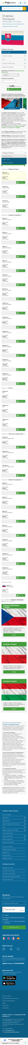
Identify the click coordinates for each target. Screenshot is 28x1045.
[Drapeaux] (13, 938)
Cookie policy (5, 1008)
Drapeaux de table (6, 858)
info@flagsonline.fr (9, 1030)
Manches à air (5, 852)
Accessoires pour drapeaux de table (11, 876)
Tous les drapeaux (6, 814)
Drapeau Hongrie (10, 681)
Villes (3, 827)
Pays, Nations (5, 817)
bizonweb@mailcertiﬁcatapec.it (11, 1032)
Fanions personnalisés (7, 846)
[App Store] (14, 983)
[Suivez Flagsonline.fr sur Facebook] (18, 948)
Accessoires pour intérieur (8, 870)
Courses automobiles (7, 833)
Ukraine (22, 126)
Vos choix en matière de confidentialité (15, 1040)
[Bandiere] (3, 938)
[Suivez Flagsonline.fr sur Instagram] (3, 948)
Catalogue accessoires (8, 864)
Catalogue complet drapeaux (10, 811)
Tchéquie (10, 127)
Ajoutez (21, 182)
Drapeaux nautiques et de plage (10, 830)
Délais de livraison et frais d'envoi (10, 998)
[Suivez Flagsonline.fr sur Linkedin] (11, 948)
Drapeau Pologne (10, 644)
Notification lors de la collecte (10, 1043)
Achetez (14, 635)
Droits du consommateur (8, 1000)
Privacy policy (5, 1005)
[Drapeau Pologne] (14, 654)
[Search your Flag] (24, 8)
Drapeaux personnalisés (8, 842)
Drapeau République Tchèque (11, 606)
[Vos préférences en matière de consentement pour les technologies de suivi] (25, 1042)
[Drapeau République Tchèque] (14, 617)
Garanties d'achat (6, 996)
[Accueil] (8, 2)
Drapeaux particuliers (7, 839)
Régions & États (6, 820)
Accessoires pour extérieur (8, 873)
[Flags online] (8, 938)
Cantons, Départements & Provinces (11, 824)
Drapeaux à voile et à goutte (9, 849)
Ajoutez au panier (14, 89)
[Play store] (14, 978)
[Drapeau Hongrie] (14, 691)
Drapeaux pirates (6, 855)
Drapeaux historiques (7, 836)
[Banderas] (18, 938)
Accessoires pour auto (7, 879)
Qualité (4, 1003)
